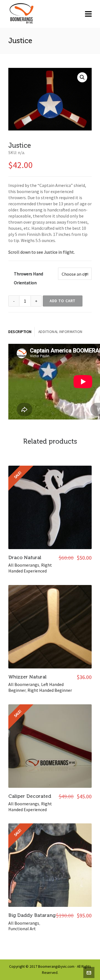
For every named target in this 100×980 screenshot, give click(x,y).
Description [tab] (20, 331)
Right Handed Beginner (50, 690)
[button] (82, 77)
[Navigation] (88, 14)
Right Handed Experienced (30, 568)
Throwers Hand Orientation (28, 278)
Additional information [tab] (60, 331)
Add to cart (63, 300)
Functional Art (22, 928)
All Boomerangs (23, 565)
